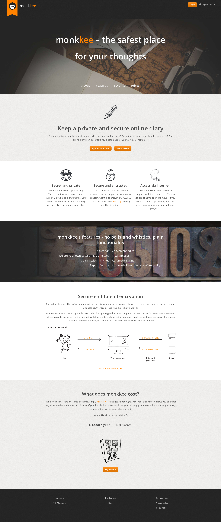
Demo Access (122, 148)
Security (119, 85)
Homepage (59, 498)
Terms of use (162, 498)
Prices (135, 85)
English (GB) (208, 4)
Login (192, 4)
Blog (110, 503)
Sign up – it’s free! (100, 148)
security (117, 201)
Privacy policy (162, 503)
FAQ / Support (59, 503)
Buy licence (110, 469)
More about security (109, 368)
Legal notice (161, 507)
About (85, 85)
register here (103, 401)
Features (102, 85)
